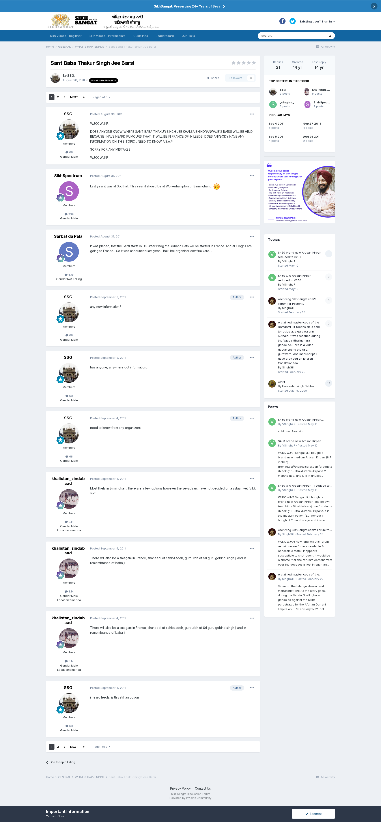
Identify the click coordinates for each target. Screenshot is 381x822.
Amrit (281, 382)
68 (70, 152)
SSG (70, 75)
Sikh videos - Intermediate (107, 35)
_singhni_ (287, 102)
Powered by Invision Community (190, 798)
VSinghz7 (288, 261)
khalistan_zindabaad (68, 481)
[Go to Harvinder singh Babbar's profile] (272, 384)
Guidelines (140, 35)
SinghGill (288, 308)
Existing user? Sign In (316, 21)
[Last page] (84, 97)
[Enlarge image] (216, 186)
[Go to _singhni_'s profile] (273, 104)
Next (74, 97)
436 (70, 274)
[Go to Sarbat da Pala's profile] (69, 252)
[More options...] (252, 114)
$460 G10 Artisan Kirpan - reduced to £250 (304, 486)
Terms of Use (55, 816)
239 (70, 214)
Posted (106, 114)
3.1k (70, 521)
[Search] (330, 35)
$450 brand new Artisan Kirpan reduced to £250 (299, 420)
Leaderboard (165, 35)
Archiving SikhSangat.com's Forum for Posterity (304, 530)
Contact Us (203, 788)
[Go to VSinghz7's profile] (272, 254)
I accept (315, 814)
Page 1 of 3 (101, 97)
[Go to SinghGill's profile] (272, 301)
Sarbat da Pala (68, 236)
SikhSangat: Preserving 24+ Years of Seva (187, 6)
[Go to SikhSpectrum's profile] (69, 191)
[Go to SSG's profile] (55, 78)
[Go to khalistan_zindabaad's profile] (69, 499)
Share (214, 78)
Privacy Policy (180, 788)
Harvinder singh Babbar (298, 386)
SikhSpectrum (68, 175)
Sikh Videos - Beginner (66, 35)
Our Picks (188, 35)
